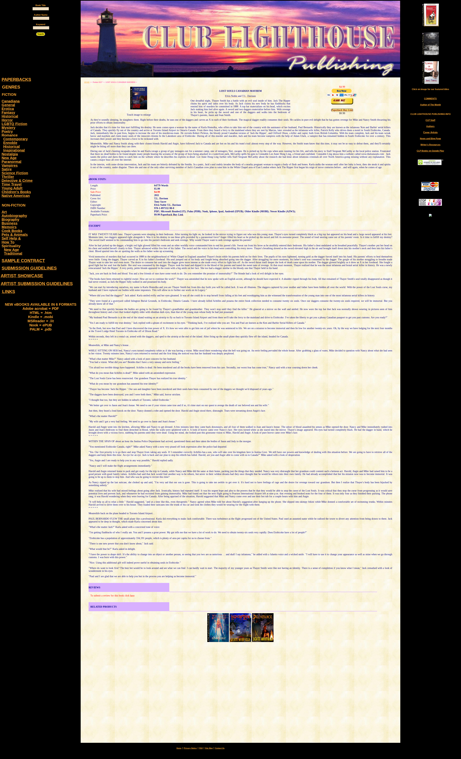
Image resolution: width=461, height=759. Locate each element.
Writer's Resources (430, 144)
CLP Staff (430, 120)
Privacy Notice (190, 748)
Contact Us (220, 748)
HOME (86, 82)
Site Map (209, 748)
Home (179, 748)
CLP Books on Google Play (430, 151)
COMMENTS (430, 98)
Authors (430, 126)
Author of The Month (430, 105)
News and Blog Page (430, 138)
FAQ (201, 748)
